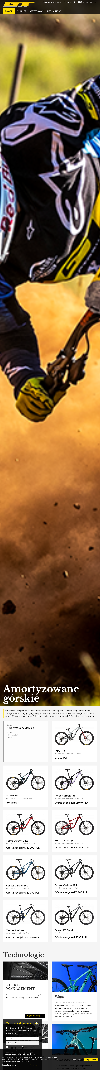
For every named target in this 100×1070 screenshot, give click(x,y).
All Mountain (13, 735)
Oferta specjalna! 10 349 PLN (72, 847)
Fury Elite (12, 795)
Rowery (9, 11)
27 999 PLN (61, 757)
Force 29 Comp (64, 840)
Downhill (78, 753)
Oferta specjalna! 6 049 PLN (22, 937)
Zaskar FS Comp (15, 930)
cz (87, 2)
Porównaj (67, 2)
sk (95, 2)
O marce (21, 11)
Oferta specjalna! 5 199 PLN (71, 937)
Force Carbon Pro (65, 795)
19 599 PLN (12, 802)
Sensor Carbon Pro (17, 885)
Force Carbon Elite (17, 840)
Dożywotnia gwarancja (52, 2)
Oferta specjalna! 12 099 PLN (23, 892)
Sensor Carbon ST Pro (67, 885)
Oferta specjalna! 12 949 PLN (72, 802)
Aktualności (54, 11)
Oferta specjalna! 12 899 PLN (23, 847)
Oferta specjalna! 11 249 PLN (71, 892)
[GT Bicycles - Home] (19, 4)
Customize (76, 1059)
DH (9, 732)
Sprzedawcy (36, 11)
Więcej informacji (35, 1016)
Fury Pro (60, 750)
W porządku (91, 1059)
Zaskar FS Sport (64, 930)
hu (91, 2)
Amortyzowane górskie (20, 727)
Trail (9, 738)
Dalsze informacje (9, 1065)
